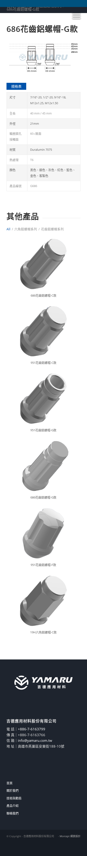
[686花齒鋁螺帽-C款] (43, 264)
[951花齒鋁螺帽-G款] (43, 399)
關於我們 (12, 790)
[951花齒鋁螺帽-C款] (43, 331)
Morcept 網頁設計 (70, 836)
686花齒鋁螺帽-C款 (43, 295)
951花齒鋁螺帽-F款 (43, 565)
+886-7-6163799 (31, 729)
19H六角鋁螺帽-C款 (43, 632)
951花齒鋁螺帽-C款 (43, 363)
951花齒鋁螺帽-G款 (43, 430)
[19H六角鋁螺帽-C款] (43, 601)
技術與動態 (14, 798)
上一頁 (17, 57)
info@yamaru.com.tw (35, 740)
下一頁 (70, 57)
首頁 (9, 783)
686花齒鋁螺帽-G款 (43, 497)
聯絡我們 (12, 813)
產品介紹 (12, 805)
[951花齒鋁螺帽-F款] (43, 533)
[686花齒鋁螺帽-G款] (43, 466)
